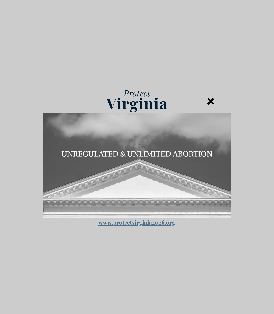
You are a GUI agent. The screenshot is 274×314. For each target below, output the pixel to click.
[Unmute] (54, 213)
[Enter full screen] (225, 213)
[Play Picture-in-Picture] (219, 213)
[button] (210, 101)
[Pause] (47, 213)
